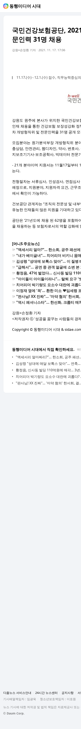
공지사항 (68, 693)
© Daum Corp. (13, 713)
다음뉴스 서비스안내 (17, 693)
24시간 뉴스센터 (46, 693)
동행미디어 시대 (25, 6)
